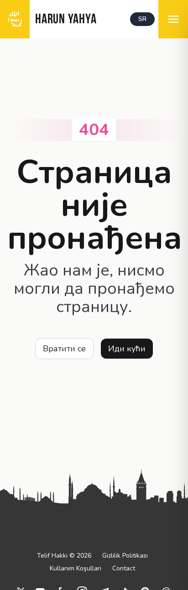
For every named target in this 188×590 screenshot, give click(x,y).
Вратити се (64, 348)
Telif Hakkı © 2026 (64, 555)
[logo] (15, 19)
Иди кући (127, 348)
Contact (123, 568)
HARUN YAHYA (65, 20)
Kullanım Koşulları (75, 568)
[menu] (173, 19)
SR (142, 19)
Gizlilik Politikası (125, 555)
